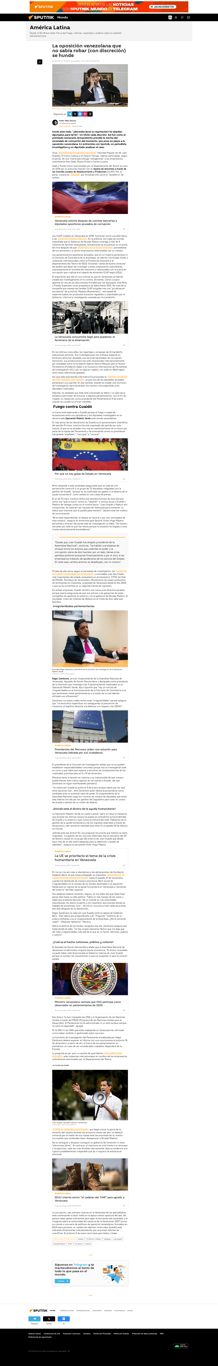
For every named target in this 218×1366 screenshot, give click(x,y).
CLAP (70, 1244)
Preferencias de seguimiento (40, 1337)
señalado (75, 174)
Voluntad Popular (59, 1244)
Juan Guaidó (118, 1239)
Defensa (108, 1310)
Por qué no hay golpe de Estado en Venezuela (83, 473)
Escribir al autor (77, 126)
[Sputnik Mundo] (42, 20)
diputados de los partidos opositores (77, 152)
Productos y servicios (71, 1333)
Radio (130, 1310)
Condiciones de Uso (52, 1333)
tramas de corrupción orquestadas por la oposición (89, 572)
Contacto (86, 1333)
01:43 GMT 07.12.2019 (61, 61)
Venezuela (107, 1239)
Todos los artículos (65, 126)
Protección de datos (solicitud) (144, 1333)
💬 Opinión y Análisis (93, 1239)
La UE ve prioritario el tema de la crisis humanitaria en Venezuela (85, 858)
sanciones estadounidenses (72, 238)
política (80, 1239)
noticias (88, 1244)
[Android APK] (181, 1346)
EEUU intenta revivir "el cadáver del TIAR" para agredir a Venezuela (89, 1199)
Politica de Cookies (121, 1333)
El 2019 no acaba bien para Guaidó (70, 1129)
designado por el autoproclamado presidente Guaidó (88, 876)
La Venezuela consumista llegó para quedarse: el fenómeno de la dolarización (85, 338)
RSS (162, 1333)
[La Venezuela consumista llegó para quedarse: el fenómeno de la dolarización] (90, 317)
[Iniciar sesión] (175, 17)
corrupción (78, 1244)
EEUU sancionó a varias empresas (95, 247)
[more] (124, 228)
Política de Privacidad (102, 1333)
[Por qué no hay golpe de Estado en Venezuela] (90, 454)
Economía (97, 1310)
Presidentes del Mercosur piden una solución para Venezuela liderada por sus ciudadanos (86, 751)
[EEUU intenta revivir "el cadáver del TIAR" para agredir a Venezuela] (90, 1174)
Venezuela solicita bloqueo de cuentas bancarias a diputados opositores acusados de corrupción (86, 222)
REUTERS (57, 1125)
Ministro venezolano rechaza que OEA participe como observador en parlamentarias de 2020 (88, 1003)
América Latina (63, 216)
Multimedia (119, 1310)
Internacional (70, 1239)
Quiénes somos (34, 1333)
